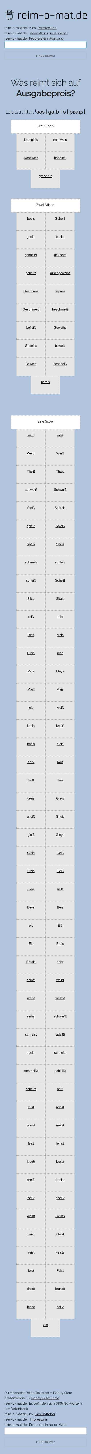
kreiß (60, 707)
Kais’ (30, 762)
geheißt (31, 273)
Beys (31, 907)
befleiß (31, 327)
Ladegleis (31, 140)
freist (30, 1252)
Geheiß (60, 218)
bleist (31, 1307)
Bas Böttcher (45, 1414)
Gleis (31, 853)
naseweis (60, 140)
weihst (60, 998)
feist (31, 1270)
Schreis (60, 508)
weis (60, 435)
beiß (60, 889)
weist (31, 998)
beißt (60, 1307)
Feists (60, 1252)
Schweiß (60, 489)
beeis (31, 218)
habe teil (60, 158)
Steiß (31, 508)
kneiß (60, 726)
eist (45, 1325)
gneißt (60, 1198)
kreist (60, 1161)
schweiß (31, 489)
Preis (31, 653)
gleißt (31, 1216)
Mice (30, 671)
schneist (60, 1052)
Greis (60, 798)
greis (30, 798)
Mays (60, 671)
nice (60, 653)
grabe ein (45, 176)
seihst (31, 980)
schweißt (60, 1016)
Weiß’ (31, 453)
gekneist (60, 255)
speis (31, 544)
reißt (60, 1089)
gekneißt (31, 255)
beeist (60, 237)
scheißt (31, 1089)
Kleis (60, 744)
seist (60, 962)
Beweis (31, 364)
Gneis (60, 816)
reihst (60, 1107)
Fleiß (60, 871)
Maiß (31, 689)
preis (60, 635)
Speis (60, 544)
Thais (60, 471)
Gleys (60, 835)
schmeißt (31, 1071)
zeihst (31, 1016)
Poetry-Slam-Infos (45, 1398)
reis (60, 617)
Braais (31, 962)
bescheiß (60, 364)
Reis (31, 635)
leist (31, 1143)
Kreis (31, 726)
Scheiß (60, 580)
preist (31, 1125)
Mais (60, 689)
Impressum (38, 1419)
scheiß (31, 580)
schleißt (60, 1071)
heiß (31, 780)
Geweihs (60, 327)
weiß (31, 435)
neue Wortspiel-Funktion (49, 33)
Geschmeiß (31, 309)
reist (31, 1107)
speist (31, 1052)
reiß (31, 617)
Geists (60, 1216)
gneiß (31, 816)
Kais (60, 762)
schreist (31, 1034)
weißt (60, 980)
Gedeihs (31, 345)
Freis (31, 871)
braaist (60, 1289)
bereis (45, 382)
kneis (31, 744)
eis (31, 925)
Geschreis (30, 291)
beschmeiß (60, 309)
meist (60, 1125)
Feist (60, 1270)
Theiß (31, 471)
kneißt (31, 1180)
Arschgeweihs (60, 273)
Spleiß (60, 526)
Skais (60, 598)
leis (30, 707)
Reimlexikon (47, 28)
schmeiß (31, 562)
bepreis (60, 291)
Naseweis (31, 158)
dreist (31, 1289)
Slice (30, 598)
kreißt (31, 1161)
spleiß (31, 526)
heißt (30, 1198)
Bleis (30, 889)
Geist (60, 1234)
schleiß (60, 562)
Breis (60, 943)
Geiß (60, 853)
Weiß (60, 453)
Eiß (60, 925)
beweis (60, 345)
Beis (60, 907)
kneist (60, 1180)
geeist (31, 237)
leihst (60, 1143)
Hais (60, 780)
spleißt (60, 1034)
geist (31, 1234)
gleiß (31, 835)
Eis (31, 943)
